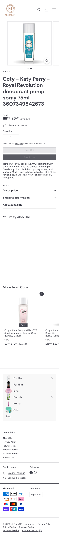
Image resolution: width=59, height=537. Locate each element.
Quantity (7, 131)
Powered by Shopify (32, 530)
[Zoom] (47, 61)
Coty (24, 287)
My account (8, 457)
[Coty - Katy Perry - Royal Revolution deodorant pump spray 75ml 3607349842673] (23, 250)
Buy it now (29, 157)
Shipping (19, 143)
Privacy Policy (9, 442)
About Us (7, 438)
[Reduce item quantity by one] (5, 137)
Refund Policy (9, 445)
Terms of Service (11, 453)
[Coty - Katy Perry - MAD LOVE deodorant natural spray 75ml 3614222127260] (23, 320)
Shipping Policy (10, 449)
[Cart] (46, 10)
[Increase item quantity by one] (16, 137)
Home (5, 71)
